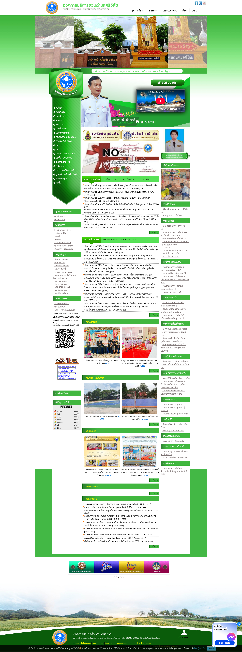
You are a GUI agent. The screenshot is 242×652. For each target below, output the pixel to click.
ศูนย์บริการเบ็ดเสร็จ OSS (66, 174)
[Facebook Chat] (224, 635)
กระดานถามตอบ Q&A (65, 153)
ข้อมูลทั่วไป (59, 262)
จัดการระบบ (147, 643)
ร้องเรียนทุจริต (62, 178)
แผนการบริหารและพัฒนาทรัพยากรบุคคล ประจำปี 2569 (108, 507)
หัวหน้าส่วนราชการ (62, 230)
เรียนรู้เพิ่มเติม (199, 648)
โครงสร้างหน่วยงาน (63, 272)
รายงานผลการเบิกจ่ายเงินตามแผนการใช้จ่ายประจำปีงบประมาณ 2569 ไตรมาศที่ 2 (120, 529)
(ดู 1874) (144, 419)
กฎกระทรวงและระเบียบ (64, 310)
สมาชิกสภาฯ (59, 220)
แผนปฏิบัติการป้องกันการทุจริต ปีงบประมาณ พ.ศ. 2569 (108, 538)
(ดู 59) (107, 363)
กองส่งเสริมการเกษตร (63, 246)
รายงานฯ (60, 124)
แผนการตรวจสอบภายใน (173, 441)
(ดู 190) (146, 475)
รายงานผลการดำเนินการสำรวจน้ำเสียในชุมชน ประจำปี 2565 (174, 471)
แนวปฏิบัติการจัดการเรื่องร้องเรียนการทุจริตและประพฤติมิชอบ (174, 332)
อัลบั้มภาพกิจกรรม (64, 158)
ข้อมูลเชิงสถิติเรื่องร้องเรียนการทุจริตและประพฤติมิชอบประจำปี (173, 348)
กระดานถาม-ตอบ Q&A (66, 137)
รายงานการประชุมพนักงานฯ (175, 414)
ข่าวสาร (59, 145)
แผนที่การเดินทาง (62, 293)
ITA (57, 149)
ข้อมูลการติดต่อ (61, 259)
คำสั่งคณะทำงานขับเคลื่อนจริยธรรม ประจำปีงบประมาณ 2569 (112, 541)
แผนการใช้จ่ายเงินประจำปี (174, 273)
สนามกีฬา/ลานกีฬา (170, 256)
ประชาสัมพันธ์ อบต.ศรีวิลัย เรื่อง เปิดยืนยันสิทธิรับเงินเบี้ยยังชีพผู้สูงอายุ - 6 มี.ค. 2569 (120, 204)
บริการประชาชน (62, 133)
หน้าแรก (140, 11)
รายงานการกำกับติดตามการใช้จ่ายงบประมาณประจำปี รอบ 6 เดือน (175, 279)
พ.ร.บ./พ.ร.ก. (60, 307)
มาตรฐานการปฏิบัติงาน (172, 215)
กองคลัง (57, 236)
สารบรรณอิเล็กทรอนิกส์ (66, 170)
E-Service (153, 11)
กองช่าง (57, 239)
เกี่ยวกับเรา (60, 112)
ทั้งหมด (155, 233)
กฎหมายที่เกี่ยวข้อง (64, 141)
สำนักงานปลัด (60, 233)
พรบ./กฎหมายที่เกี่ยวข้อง (173, 430)
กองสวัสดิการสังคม (62, 243)
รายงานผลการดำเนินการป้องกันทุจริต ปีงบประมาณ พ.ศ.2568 (111, 504)
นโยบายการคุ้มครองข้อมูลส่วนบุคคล (123, 643)
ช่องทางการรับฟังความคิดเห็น (175, 361)
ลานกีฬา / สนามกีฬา (171, 253)
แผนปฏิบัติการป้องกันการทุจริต (176, 378)
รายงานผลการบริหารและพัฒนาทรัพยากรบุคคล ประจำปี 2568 (111, 535)
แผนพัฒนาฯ (61, 116)
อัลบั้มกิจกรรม (86, 643)
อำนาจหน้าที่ (60, 269)
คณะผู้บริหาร (59, 216)
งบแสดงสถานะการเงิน (172, 292)
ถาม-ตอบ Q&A (61, 281)
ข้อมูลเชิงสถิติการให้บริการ (174, 238)
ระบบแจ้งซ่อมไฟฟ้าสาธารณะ (175, 250)
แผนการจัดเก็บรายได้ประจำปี (175, 458)
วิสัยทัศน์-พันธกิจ (61, 266)
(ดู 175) (108, 475)
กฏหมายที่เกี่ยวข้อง (62, 287)
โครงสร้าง (60, 120)
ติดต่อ (194, 11)
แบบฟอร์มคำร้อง (61, 304)
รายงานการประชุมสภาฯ (173, 404)
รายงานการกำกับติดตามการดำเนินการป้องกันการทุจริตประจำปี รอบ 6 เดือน (174, 384)
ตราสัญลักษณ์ (60, 290)
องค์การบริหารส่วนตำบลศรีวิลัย (90, 5)
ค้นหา (184, 11)
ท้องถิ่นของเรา (62, 128)
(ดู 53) (142, 366)
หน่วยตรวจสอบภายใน (63, 249)
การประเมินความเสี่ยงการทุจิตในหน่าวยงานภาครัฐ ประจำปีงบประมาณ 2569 (118, 510)
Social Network (60, 284)
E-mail (139, 643)
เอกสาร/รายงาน (169, 11)
